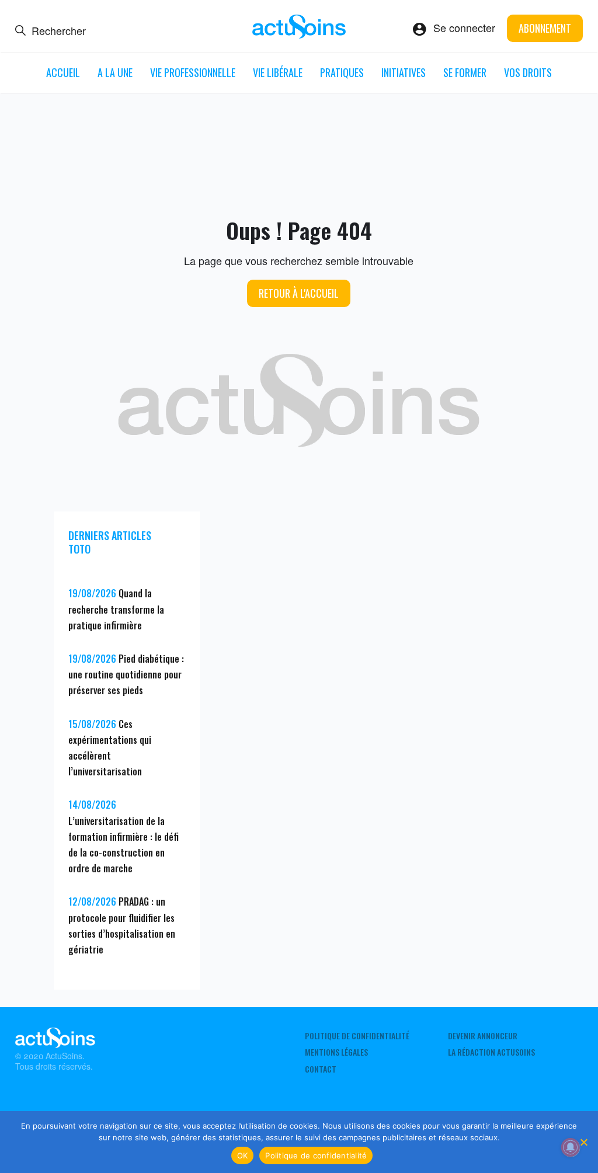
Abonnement (545, 28)
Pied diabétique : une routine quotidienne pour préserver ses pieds (126, 674)
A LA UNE (115, 72)
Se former (464, 72)
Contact (320, 1069)
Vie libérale (278, 72)
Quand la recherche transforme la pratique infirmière (116, 609)
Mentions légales (336, 1052)
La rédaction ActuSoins (491, 1052)
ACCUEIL (63, 72)
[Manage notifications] (570, 1147)
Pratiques (342, 72)
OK (242, 1155)
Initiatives (403, 72)
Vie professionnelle (192, 72)
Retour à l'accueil (299, 293)
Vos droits (528, 72)
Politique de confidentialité (357, 1036)
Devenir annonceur (482, 1036)
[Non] (583, 1142)
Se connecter (464, 27)
